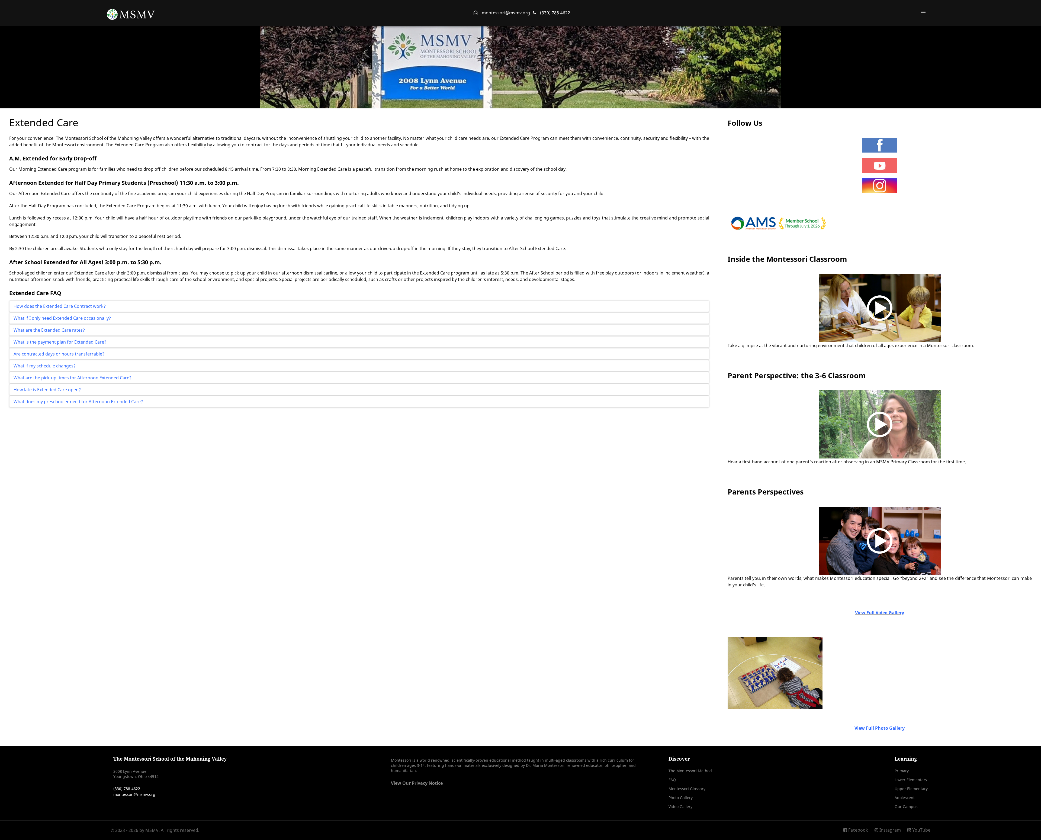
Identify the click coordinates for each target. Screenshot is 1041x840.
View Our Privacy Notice (417, 783)
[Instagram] (880, 185)
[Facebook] (880, 145)
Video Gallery (680, 806)
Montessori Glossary (687, 788)
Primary (902, 770)
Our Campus (906, 806)
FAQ (672, 779)
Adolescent (905, 797)
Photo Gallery (681, 797)
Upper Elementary (911, 788)
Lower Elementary (911, 779)
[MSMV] (131, 13)
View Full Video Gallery (879, 613)
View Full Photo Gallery (879, 728)
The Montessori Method (690, 770)
